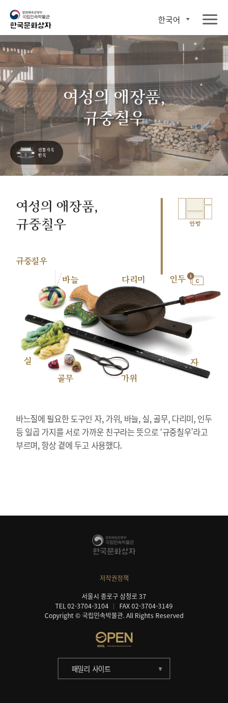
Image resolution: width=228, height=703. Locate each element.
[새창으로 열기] (114, 639)
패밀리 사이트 (91, 669)
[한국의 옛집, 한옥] (37, 153)
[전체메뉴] (209, 20)
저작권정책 (114, 578)
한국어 (169, 19)
